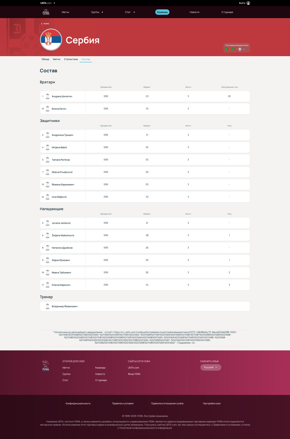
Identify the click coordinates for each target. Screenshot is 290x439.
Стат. (66, 380)
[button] (97, 12)
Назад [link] (46, 23)
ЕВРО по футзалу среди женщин (46, 12)
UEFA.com (133, 367)
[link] (65, 12)
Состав (85, 59)
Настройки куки (212, 403)
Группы (67, 374)
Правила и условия (123, 403)
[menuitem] (73, 12)
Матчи (56, 59)
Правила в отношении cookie (167, 403)
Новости (100, 374)
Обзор (45, 59)
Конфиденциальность (78, 403)
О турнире (101, 380)
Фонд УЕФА (134, 374)
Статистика (71, 59)
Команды (100, 367)
